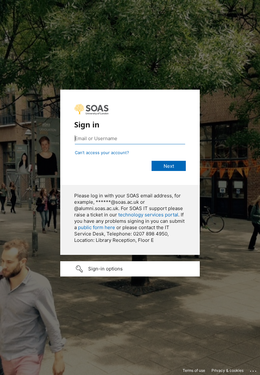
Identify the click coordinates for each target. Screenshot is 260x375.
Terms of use (194, 370)
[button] (130, 268)
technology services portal (148, 215)
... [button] (253, 369)
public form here (96, 227)
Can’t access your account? (102, 152)
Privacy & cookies (227, 370)
